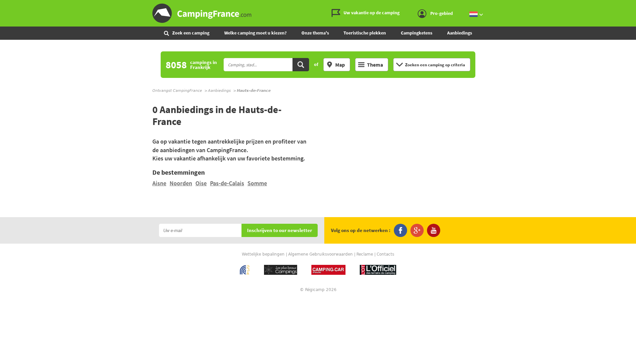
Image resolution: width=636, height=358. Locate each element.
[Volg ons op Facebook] (400, 230)
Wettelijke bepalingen (263, 254)
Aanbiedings (459, 33)
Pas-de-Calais (227, 183)
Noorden (181, 183)
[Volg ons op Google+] (417, 230)
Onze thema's (315, 33)
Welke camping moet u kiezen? (255, 33)
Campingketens (416, 33)
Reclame (364, 254)
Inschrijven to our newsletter (279, 230)
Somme (257, 183)
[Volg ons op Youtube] (433, 230)
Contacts (385, 254)
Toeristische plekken (365, 33)
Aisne (159, 183)
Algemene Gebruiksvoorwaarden (320, 254)
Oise (201, 183)
